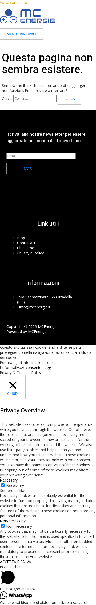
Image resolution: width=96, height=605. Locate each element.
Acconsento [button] (32, 367)
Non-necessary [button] (13, 520)
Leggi (47, 367)
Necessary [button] (9, 480)
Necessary (15, 485)
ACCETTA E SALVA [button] (15, 561)
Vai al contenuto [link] (13, 2)
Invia (27, 168)
